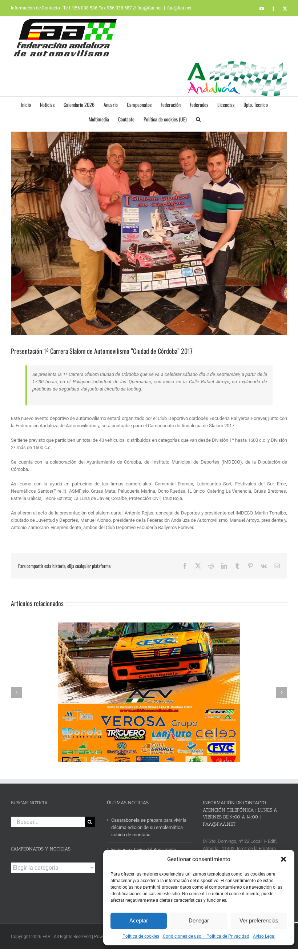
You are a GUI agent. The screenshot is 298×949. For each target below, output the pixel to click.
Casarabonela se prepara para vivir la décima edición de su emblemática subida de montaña (148, 827)
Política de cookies (140, 936)
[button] (283, 859)
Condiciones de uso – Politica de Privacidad (206, 936)
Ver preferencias (258, 920)
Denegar (199, 920)
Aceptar (138, 920)
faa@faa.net (179, 8)
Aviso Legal (264, 936)
